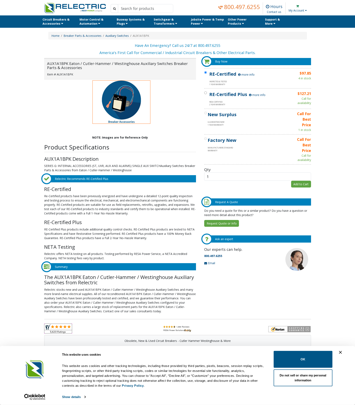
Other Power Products (237, 21)
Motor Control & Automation (91, 21)
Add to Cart (301, 184)
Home (55, 36)
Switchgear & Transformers (164, 21)
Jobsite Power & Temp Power (207, 21)
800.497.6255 (241, 7)
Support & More (272, 21)
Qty (207, 169)
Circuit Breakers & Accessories (56, 21)
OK (303, 359)
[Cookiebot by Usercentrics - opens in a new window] (35, 397)
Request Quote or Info (222, 223)
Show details (71, 397)
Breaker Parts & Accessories (82, 36)
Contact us (274, 12)
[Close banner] (340, 352)
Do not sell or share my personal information (303, 377)
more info (248, 74)
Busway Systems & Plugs (131, 21)
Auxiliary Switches (117, 36)
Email (211, 263)
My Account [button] (296, 10)
